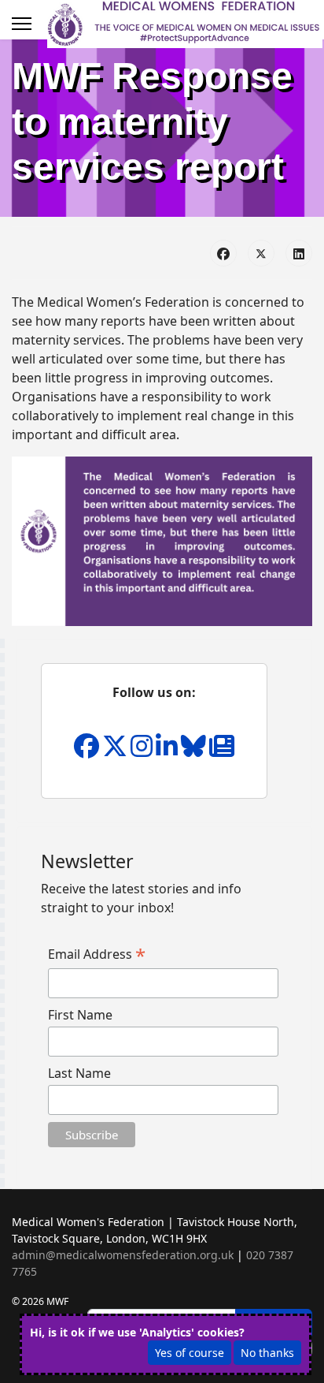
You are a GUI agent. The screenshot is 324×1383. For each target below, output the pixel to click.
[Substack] (221, 750)
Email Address (96, 954)
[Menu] (21, 23)
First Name (80, 1014)
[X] (116, 750)
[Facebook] (223, 253)
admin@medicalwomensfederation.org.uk (123, 1254)
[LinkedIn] (298, 253)
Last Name (79, 1073)
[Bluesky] (195, 750)
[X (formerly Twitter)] (261, 253)
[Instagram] (143, 750)
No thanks (267, 1352)
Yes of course (189, 1352)
